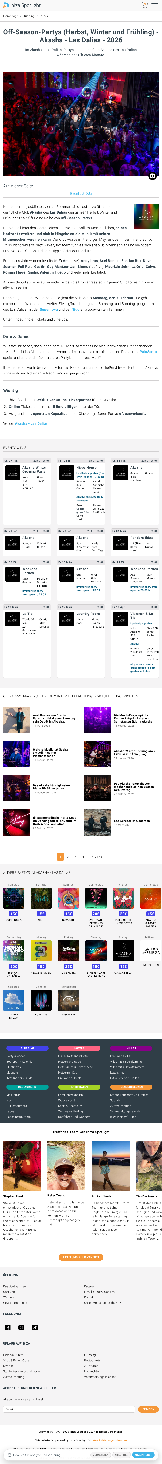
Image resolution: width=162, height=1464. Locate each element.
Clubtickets (13, 1067)
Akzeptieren (144, 1454)
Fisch (9, 1100)
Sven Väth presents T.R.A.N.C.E (96, 923)
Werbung (9, 1297)
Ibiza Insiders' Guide (19, 1078)
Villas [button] (131, 1048)
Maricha (96, 581)
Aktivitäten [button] (79, 1087)
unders (134, 648)
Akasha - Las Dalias (31, 423)
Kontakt (89, 1297)
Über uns (9, 1291)
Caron (80, 488)
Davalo (80, 505)
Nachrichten (92, 1371)
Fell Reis (42, 585)
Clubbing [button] (27, 1048)
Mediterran (13, 1095)
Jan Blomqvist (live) (82, 547)
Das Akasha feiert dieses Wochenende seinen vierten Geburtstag (134, 787)
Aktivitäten (91, 1366)
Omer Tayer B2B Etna (153, 652)
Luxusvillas (117, 1072)
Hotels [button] (79, 1048)
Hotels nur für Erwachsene (75, 1067)
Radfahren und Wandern (74, 1116)
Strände (115, 1100)
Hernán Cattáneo (14, 974)
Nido (76, 309)
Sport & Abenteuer (70, 1105)
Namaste (68, 920)
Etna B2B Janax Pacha (152, 632)
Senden (148, 1409)
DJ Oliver (136, 543)
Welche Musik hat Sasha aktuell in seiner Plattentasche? (50, 752)
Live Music (68, 972)
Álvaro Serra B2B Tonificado (99, 509)
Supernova (49, 309)
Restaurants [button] (27, 1087)
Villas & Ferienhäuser (16, 1360)
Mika (133, 628)
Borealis (41, 1014)
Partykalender (15, 1056)
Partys (43, 16)
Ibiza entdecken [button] (131, 1087)
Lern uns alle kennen (81, 1257)
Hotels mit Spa (67, 1072)
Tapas (10, 1111)
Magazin (12, 1072)
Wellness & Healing (70, 1111)
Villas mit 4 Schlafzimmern (127, 1067)
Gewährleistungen (15, 1302)
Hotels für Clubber (70, 1061)
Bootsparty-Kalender (20, 1061)
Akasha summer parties (150, 923)
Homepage (10, 16)
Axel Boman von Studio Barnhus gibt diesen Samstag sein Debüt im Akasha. (54, 718)
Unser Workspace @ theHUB (102, 1302)
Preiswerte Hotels (69, 1078)
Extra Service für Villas (124, 1078)
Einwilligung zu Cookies (99, 1291)
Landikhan (136, 581)
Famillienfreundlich (70, 1095)
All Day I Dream (14, 1016)
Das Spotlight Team (15, 1286)
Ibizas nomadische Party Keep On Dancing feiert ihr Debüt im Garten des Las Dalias (54, 821)
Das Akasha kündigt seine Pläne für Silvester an (51, 787)
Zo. (24, 626)
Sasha (134, 473)
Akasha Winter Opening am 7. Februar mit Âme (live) (135, 752)
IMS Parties (151, 965)
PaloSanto (148, 352)
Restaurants (92, 1360)
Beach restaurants (18, 1116)
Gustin (149, 473)
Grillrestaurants (16, 1105)
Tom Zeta (98, 550)
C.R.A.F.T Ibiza (123, 972)
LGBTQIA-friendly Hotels (74, 1056)
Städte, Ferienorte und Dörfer (129, 1095)
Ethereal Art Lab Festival (96, 974)
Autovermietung (120, 1105)
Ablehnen (121, 1454)
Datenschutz (92, 1286)
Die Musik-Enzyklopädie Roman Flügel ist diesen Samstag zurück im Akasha (133, 718)
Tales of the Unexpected (123, 922)
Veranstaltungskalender (126, 1111)
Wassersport (66, 1100)
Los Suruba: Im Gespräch (132, 821)
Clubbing (28, 16)
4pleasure (98, 626)
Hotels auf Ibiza (13, 1355)
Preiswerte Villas (121, 1056)
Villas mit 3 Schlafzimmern (127, 1061)
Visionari (68, 1014)
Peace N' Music (41, 972)
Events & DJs (81, 193)
